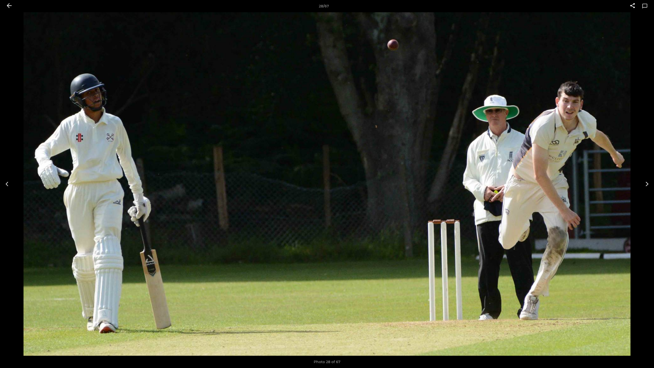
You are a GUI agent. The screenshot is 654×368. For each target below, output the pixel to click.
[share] (632, 6)
